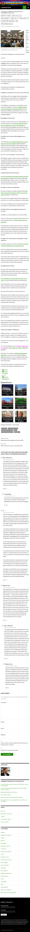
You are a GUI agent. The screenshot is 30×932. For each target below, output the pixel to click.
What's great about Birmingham (8, 892)
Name (3, 722)
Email (2, 728)
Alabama (3, 832)
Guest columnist (5, 822)
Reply (5, 488)
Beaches (3, 840)
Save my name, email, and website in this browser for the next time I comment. (14, 743)
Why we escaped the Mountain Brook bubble (11, 797)
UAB (2, 884)
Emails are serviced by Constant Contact (18, 923)
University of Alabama (6, 889)
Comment (4, 702)
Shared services (4, 876)
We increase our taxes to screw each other (12, 444)
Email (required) (5, 905)
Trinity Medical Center (7, 432)
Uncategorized (4, 887)
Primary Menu (28, 7)
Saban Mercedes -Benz (7, 430)
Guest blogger (4, 862)
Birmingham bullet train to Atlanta (9, 792)
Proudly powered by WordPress (7, 930)
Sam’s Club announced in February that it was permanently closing (14, 192)
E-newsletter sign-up (6, 794)
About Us (3, 811)
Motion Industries (13, 428)
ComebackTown (6, 7)
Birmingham (3, 843)
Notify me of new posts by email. (9, 750)
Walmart (17, 432)
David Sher (9, 26)
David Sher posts (18, 11)
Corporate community (7, 11)
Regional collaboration (6, 873)
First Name (3, 910)
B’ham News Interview (6, 813)
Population (3, 868)
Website (3, 734)
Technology (3, 881)
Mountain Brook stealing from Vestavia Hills (12, 439)
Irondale (4, 428)
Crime (2, 854)
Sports (2, 878)
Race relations (4, 870)
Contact (3, 816)
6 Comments (16, 26)
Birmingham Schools (5, 846)
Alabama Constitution (6, 835)
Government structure (7, 12)
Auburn (2, 837)
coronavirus (3, 848)
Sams (15, 430)
